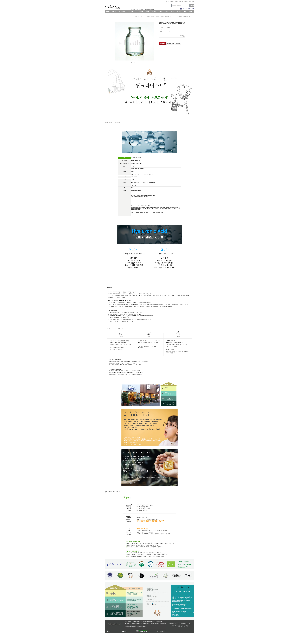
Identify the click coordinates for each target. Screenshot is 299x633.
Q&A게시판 (191, 1)
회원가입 (172, 1)
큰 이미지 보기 (135, 62)
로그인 (167, 1)
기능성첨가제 (147, 16)
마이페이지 (186, 1)
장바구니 (176, 1)
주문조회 (181, 1)
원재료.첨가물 (141, 16)
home (135, 16)
